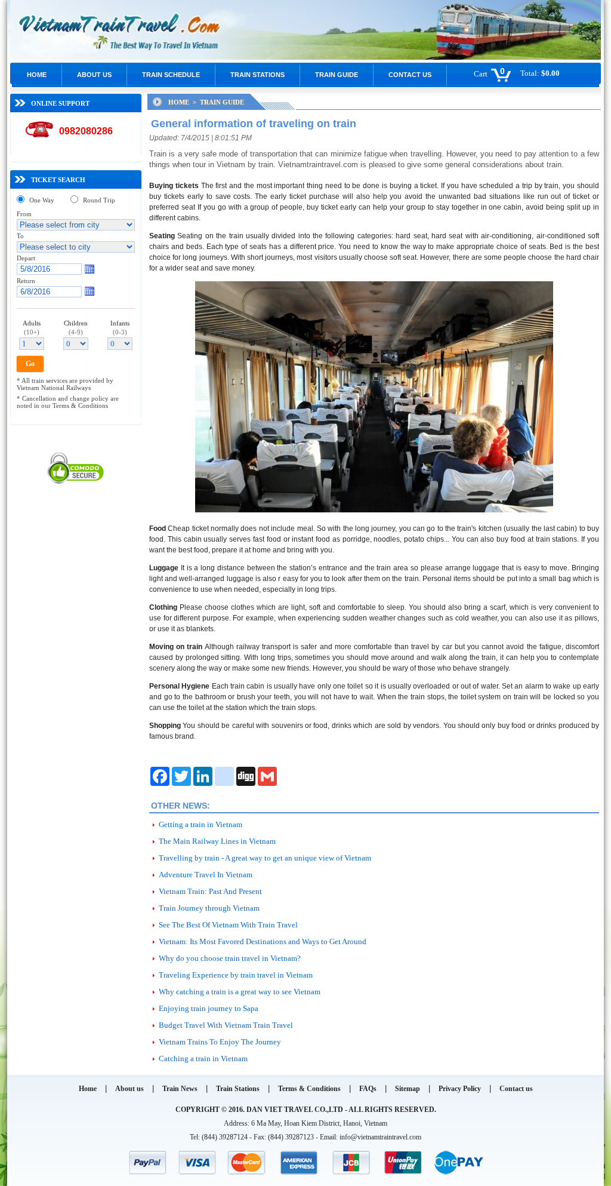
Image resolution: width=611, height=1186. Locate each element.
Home (37, 74)
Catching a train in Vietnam (203, 1058)
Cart (480, 73)
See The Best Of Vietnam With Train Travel (228, 924)
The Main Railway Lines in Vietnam (217, 841)
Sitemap (407, 1088)
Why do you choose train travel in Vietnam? (230, 958)
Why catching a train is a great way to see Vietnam (239, 991)
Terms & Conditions (309, 1088)
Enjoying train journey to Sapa (208, 1008)
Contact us (409, 74)
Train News (180, 1088)
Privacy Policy (460, 1088)
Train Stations (257, 74)
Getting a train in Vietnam (200, 824)
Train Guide (336, 74)
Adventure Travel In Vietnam (205, 874)
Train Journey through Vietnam (209, 908)
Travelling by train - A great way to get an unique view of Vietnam (265, 857)
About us (94, 74)
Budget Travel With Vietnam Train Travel (226, 1025)
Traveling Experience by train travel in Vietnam (236, 974)
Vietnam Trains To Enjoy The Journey (220, 1041)
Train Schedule (171, 74)
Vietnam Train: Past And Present (210, 891)
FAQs (368, 1088)
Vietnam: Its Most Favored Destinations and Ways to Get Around (262, 941)
